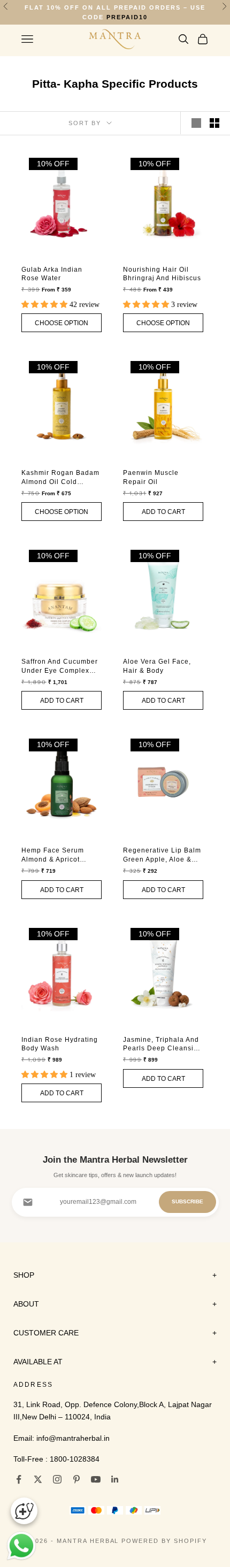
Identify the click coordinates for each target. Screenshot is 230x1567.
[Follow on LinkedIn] (115, 1477)
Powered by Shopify (164, 1538)
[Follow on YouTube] (95, 1477)
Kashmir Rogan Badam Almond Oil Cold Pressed (60, 476)
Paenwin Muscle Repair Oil (151, 475)
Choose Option (63, 321)
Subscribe (187, 1200)
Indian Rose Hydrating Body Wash (59, 1042)
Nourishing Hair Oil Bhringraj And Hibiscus (162, 272)
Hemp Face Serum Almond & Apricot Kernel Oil (52, 854)
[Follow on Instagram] (57, 1477)
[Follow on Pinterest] (76, 1477)
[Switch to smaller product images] (214, 121)
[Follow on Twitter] (38, 1477)
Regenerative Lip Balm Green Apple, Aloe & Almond (162, 854)
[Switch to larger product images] (196, 121)
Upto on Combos (115, 13)
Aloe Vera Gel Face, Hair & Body (157, 664)
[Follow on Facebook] (18, 1477)
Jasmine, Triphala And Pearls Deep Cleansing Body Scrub (162, 1042)
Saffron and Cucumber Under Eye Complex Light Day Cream (59, 665)
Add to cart (163, 510)
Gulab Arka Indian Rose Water (51, 272)
